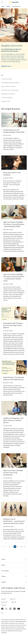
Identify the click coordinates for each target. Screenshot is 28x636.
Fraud (12, 602)
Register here (5, 66)
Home (2, 6)
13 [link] (22, 547)
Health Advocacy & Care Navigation (10, 90)
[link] (3, 546)
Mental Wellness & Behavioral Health (10, 82)
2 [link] (10, 547)
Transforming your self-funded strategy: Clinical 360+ (14, 131)
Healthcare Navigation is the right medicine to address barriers (13, 420)
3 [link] (12, 547)
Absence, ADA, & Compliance (8, 86)
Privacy (11, 599)
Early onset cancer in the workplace (12, 174)
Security (3, 602)
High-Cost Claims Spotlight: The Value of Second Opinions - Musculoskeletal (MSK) (13, 224)
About (8, 6)
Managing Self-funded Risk (8, 93)
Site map (3, 605)
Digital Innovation (5, 101)
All (2, 75)
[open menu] (2, 2)
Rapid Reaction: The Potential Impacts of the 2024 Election (13, 378)
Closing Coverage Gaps (7, 97)
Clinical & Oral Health (6, 79)
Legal (2, 599)
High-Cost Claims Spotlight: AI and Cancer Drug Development (13, 473)
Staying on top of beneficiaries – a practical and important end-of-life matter (13, 521)
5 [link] (18, 547)
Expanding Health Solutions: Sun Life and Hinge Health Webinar (13, 325)
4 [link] (15, 547)
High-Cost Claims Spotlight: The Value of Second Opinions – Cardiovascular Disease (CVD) (13, 278)
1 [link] (7, 547)
